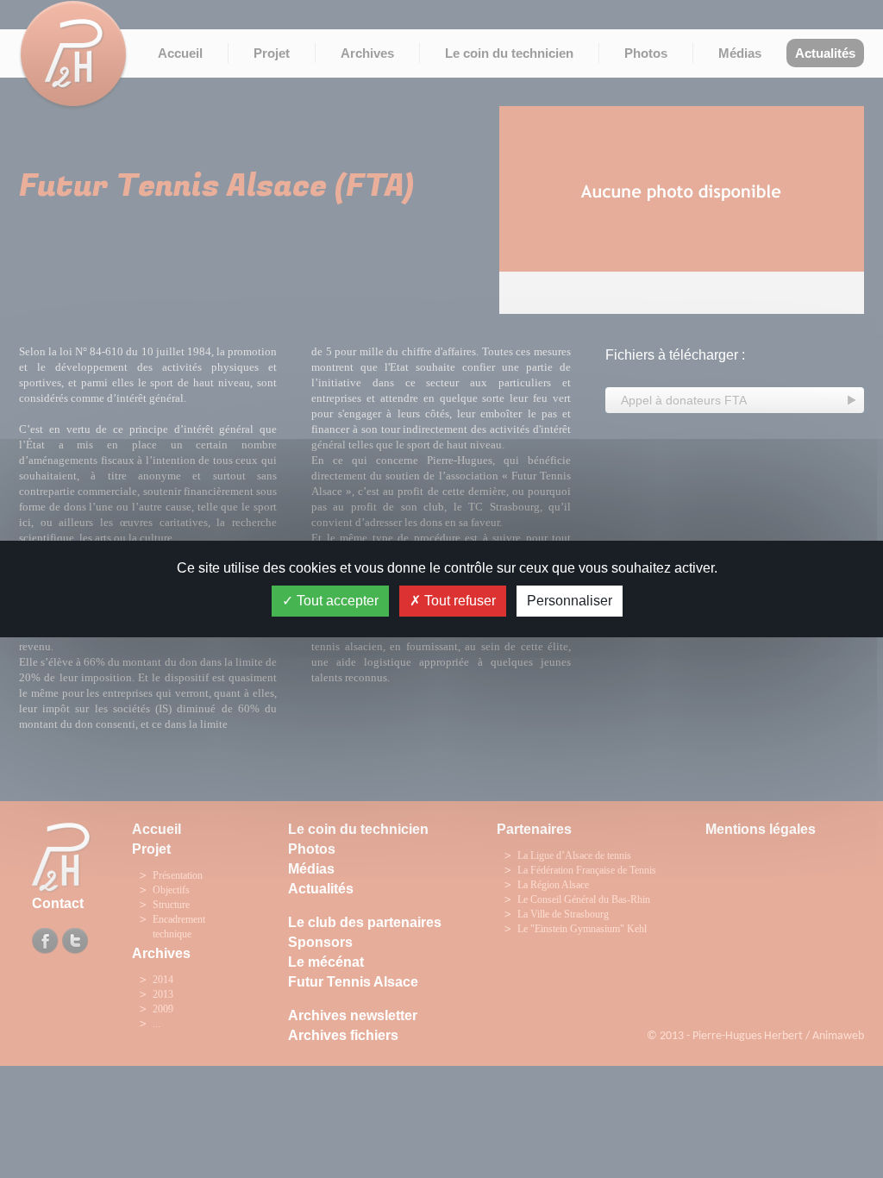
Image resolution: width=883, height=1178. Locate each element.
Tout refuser (458, 600)
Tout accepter (336, 600)
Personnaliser (569, 600)
